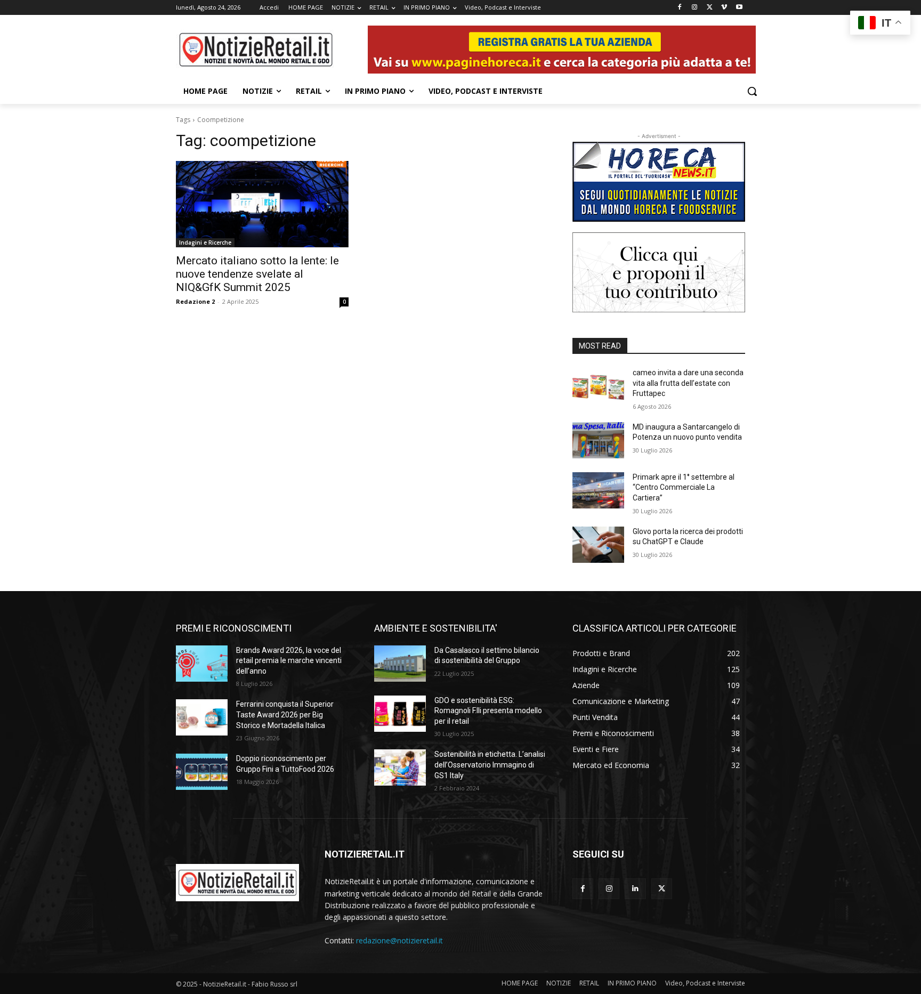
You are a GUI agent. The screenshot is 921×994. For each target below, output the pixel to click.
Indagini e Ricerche (205, 242)
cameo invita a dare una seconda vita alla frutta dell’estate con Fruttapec (688, 383)
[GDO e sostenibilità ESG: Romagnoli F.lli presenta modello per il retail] (400, 714)
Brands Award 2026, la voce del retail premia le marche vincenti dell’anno (289, 660)
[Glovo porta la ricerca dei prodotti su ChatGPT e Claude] (598, 545)
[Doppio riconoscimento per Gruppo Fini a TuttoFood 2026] (202, 772)
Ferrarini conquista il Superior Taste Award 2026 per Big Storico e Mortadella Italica (285, 714)
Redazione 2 (195, 301)
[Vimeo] (724, 8)
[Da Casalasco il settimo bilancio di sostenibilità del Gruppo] (400, 663)
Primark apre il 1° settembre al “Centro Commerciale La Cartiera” (683, 487)
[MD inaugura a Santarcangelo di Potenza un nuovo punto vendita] (598, 440)
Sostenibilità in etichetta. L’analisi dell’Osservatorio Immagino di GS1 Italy (489, 764)
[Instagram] (695, 8)
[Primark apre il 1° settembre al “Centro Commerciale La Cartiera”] (598, 490)
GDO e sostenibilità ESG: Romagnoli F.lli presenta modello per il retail (488, 710)
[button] (752, 91)
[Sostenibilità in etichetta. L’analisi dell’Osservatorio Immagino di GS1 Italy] (400, 767)
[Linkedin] (635, 888)
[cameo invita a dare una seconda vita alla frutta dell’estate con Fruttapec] (598, 386)
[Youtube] (739, 8)
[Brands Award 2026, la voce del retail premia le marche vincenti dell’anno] (202, 663)
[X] (710, 8)
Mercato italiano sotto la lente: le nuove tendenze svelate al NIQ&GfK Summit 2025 (257, 274)
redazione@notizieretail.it (399, 940)
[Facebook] (680, 8)
